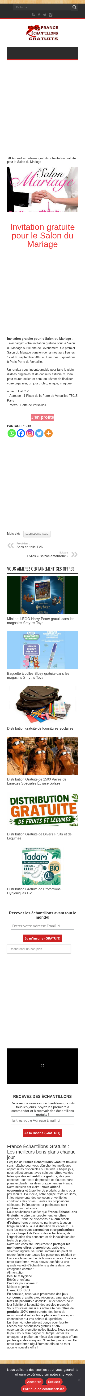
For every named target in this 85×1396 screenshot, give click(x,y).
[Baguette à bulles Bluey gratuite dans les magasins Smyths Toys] (42, 668)
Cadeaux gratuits (37, 158)
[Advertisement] (42, 111)
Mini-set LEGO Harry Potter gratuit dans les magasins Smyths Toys (40, 621)
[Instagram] (30, 433)
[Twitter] (44, 15)
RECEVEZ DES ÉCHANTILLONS (42, 1097)
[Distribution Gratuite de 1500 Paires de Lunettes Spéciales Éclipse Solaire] (42, 774)
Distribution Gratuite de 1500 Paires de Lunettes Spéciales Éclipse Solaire (36, 781)
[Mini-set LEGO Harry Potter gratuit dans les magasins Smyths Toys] (42, 613)
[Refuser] (79, 1379)
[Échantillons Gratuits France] (42, 38)
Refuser (54, 1382)
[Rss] (33, 15)
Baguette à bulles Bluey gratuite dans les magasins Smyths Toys (38, 675)
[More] (48, 433)
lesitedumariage (37, 534)
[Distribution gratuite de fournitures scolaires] (42, 723)
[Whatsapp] (12, 433)
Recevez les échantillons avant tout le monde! (42, 915)
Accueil (17, 158)
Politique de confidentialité (43, 1389)
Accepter (34, 1382)
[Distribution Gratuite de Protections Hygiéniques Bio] (42, 883)
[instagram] (50, 15)
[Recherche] (74, 7)
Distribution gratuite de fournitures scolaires (40, 728)
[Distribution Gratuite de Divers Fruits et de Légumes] (42, 828)
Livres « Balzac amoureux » (47, 554)
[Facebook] (39, 15)
